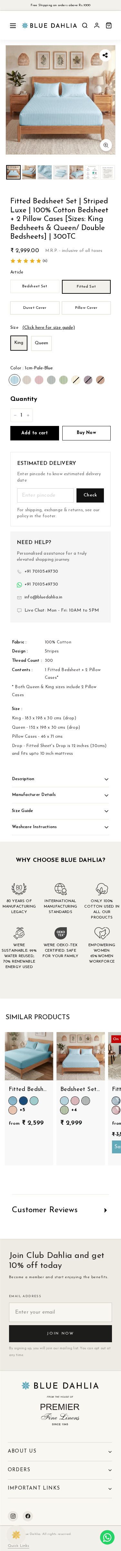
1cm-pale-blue (14, 380)
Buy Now (86, 432)
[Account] (97, 25)
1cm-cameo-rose (39, 380)
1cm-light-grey (51, 380)
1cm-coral (100, 380)
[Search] (85, 25)
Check (90, 495)
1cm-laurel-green (63, 380)
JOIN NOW (60, 1333)
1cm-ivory (76, 380)
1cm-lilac (88, 380)
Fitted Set (86, 287)
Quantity (23, 399)
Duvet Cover (34, 308)
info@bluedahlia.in (43, 597)
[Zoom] (106, 145)
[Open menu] (12, 25)
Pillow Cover (86, 308)
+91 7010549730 (41, 571)
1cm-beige (27, 380)
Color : (31, 368)
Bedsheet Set (34, 286)
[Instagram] (13, 1516)
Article (16, 272)
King (19, 342)
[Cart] (109, 25)
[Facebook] (28, 1516)
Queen (41, 343)
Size (42, 327)
